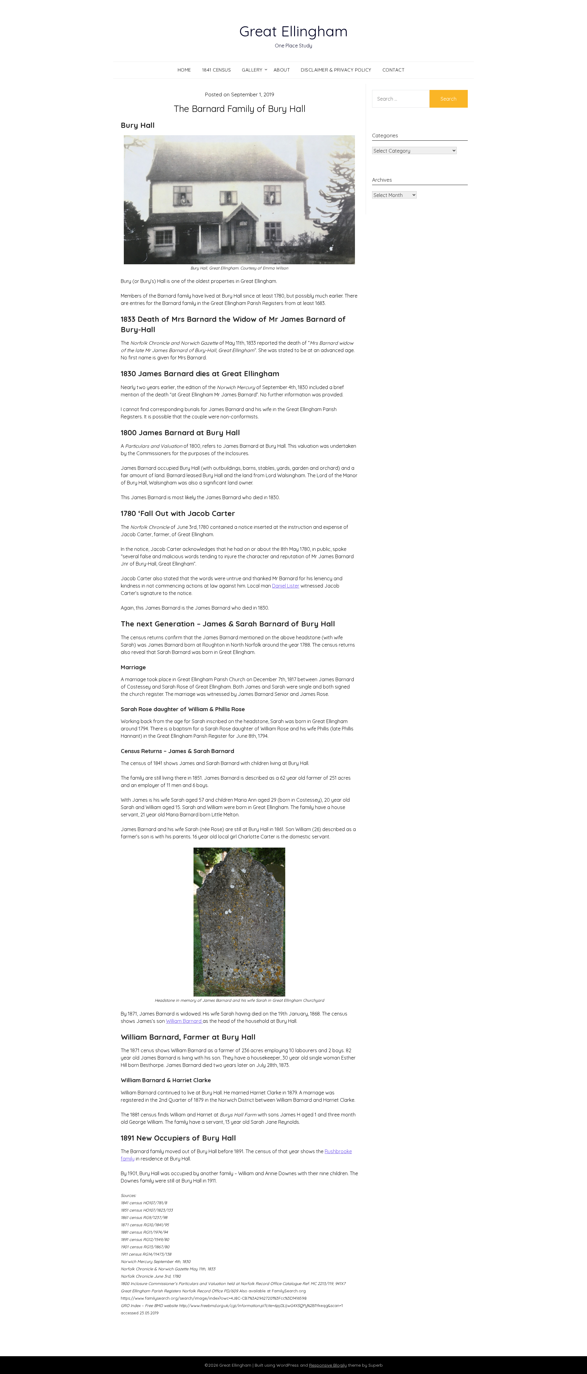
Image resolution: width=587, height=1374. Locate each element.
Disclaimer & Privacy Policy (336, 70)
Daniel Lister (285, 586)
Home (184, 70)
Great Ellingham (293, 31)
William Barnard (184, 1021)
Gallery (252, 70)
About (282, 70)
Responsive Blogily (328, 1365)
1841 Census (216, 70)
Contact (393, 70)
